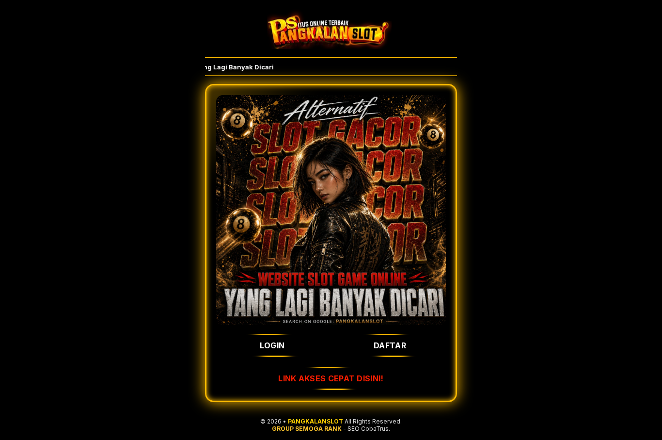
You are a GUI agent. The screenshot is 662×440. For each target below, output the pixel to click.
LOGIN (272, 345)
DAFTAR (390, 345)
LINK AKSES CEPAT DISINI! (330, 378)
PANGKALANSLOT (315, 421)
